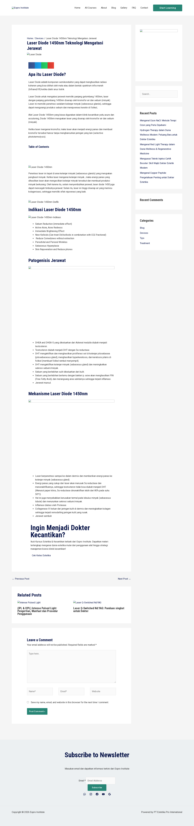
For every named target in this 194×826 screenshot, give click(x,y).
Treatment (145, 243)
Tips (142, 238)
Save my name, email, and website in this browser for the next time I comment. (70, 702)
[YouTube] (103, 794)
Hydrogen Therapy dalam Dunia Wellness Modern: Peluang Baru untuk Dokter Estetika (158, 135)
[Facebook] (97, 794)
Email (82, 780)
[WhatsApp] (84, 794)
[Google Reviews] (109, 794)
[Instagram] (90, 794)
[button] (167, 8)
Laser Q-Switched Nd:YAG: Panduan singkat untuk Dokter (98, 609)
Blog (142, 228)
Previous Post (20, 578)
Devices (144, 233)
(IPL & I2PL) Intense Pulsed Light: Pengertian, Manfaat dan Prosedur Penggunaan (37, 611)
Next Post (124, 578)
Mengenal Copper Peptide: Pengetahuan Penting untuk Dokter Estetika (157, 177)
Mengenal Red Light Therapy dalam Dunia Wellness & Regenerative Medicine (157, 149)
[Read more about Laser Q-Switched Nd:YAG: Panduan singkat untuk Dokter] (87, 602)
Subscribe (97, 787)
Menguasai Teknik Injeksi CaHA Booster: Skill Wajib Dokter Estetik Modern (157, 163)
